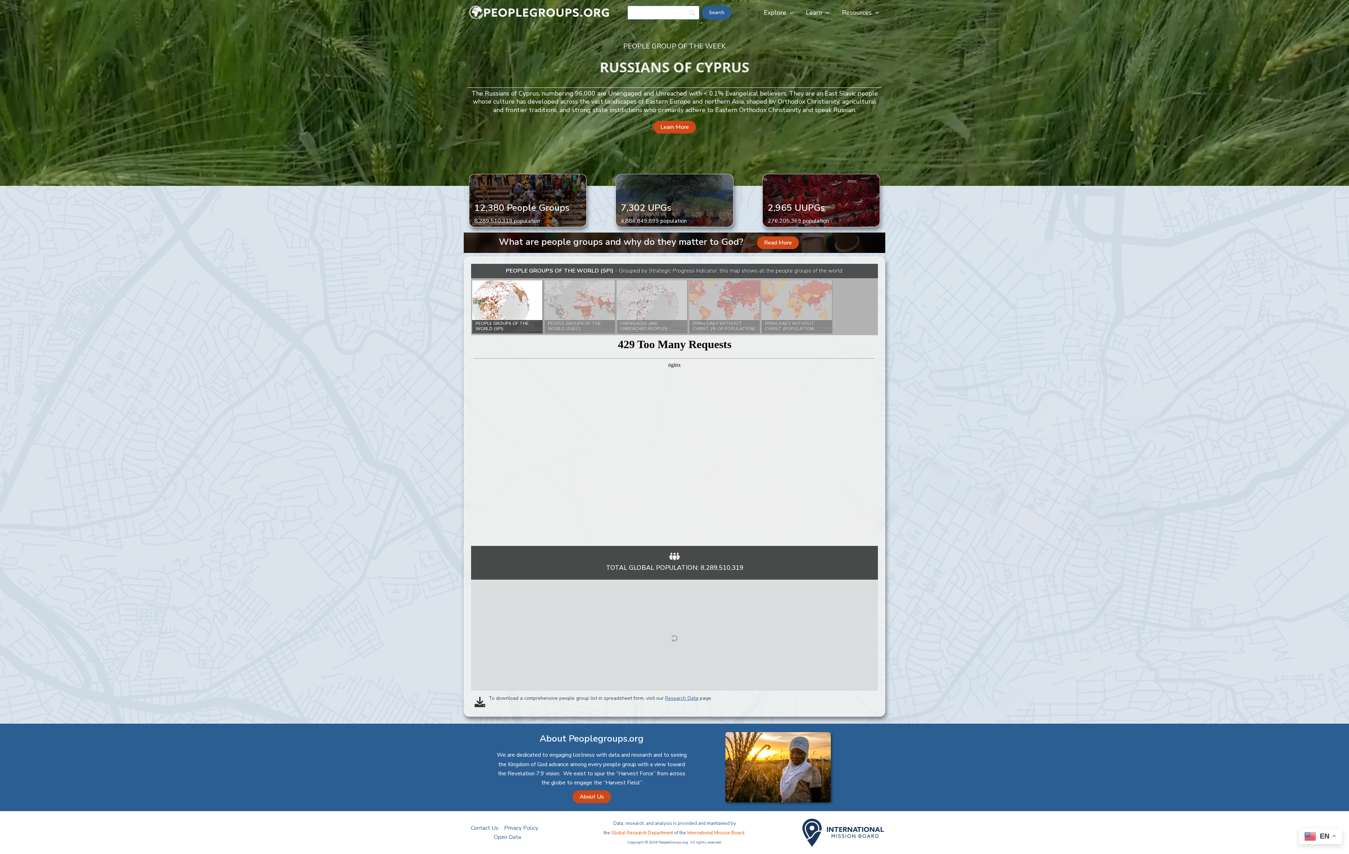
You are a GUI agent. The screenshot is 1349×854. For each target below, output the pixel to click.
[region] (674, 405)
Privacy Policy (521, 828)
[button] (790, 12)
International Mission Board (715, 833)
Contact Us (484, 828)
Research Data (681, 698)
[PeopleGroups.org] (539, 12)
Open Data (507, 837)
